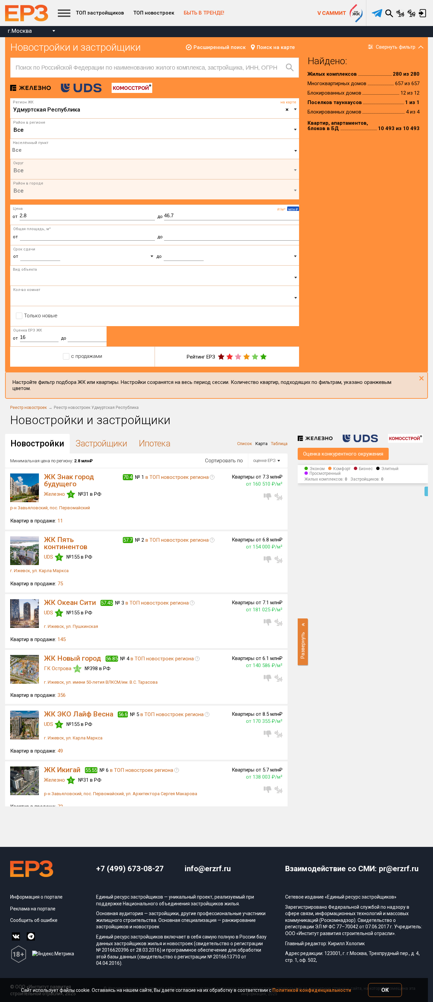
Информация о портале (36, 897)
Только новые (41, 316)
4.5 (77, 669)
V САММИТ (331, 13)
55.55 (91, 770)
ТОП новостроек (153, 13)
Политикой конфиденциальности (311, 990)
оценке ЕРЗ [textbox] (264, 460)
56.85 (112, 659)
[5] (263, 356)
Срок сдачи (24, 249)
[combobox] (31, 31)
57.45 (107, 603)
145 (62, 639)
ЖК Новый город (72, 658)
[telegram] (377, 13)
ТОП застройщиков (100, 13)
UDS (48, 557)
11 (60, 521)
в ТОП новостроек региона (177, 477)
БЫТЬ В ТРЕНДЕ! (204, 13)
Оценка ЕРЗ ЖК (27, 330)
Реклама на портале (32, 908)
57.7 (127, 540)
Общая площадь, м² (32, 229)
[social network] (16, 936)
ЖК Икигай (62, 770)
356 (62, 695)
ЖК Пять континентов (65, 543)
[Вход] (422, 13)
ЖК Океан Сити (70, 602)
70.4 (127, 477)
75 (60, 584)
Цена (18, 208)
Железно (54, 494)
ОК (385, 990)
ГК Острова (57, 668)
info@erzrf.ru (208, 868)
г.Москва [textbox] (20, 30)
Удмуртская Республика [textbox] (151, 109)
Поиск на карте (276, 47)
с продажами (86, 356)
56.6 (123, 714)
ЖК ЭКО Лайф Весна (78, 714)
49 (60, 751)
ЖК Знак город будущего (69, 480)
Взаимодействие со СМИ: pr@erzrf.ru (351, 868)
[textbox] (155, 130)
